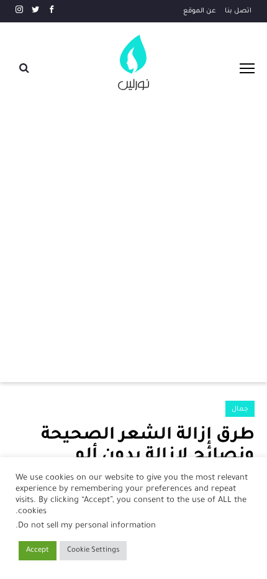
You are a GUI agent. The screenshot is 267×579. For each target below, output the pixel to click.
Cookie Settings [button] (93, 551)
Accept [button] (37, 551)
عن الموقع (199, 11)
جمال (240, 409)
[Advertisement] (133, 236)
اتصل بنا (238, 11)
